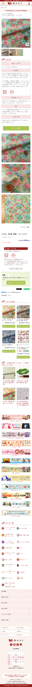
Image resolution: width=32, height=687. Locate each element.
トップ (2, 13)
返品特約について (6, 295)
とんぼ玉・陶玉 (24, 565)
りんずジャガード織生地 (9, 541)
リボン (21, 553)
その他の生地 (8, 547)
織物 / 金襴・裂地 (24, 535)
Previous (4, 36)
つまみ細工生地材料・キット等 (9, 535)
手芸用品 (22, 572)
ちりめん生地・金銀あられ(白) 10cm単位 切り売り (9, 382)
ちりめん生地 (9, 13)
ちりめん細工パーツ (10, 565)
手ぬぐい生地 (8, 559)
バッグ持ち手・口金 (10, 572)
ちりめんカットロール (10, 553)
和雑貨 (21, 578)
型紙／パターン (9, 578)
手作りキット (23, 559)
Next (27, 36)
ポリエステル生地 (24, 542)
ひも (21, 547)
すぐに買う (16, 128)
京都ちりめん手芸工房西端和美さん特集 (10, 584)
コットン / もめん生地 (10, 528)
